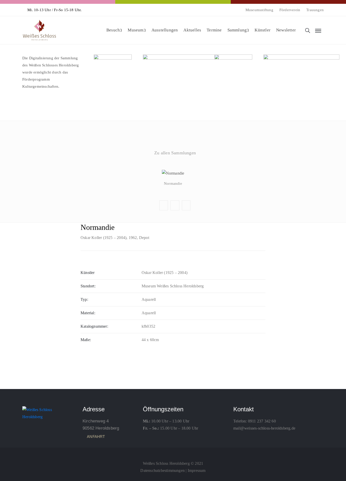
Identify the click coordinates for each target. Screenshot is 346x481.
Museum (135, 30)
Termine (214, 30)
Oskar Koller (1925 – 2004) (103, 237)
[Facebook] (173, 452)
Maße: (86, 340)
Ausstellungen (164, 30)
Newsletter (286, 30)
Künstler (263, 30)
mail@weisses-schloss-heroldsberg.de (264, 428)
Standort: (88, 286)
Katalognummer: (94, 326)
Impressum (197, 470)
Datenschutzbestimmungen (162, 470)
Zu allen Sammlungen (175, 152)
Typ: (84, 299)
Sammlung (237, 30)
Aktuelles (192, 30)
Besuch (113, 30)
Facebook (173, 165)
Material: (88, 313)
